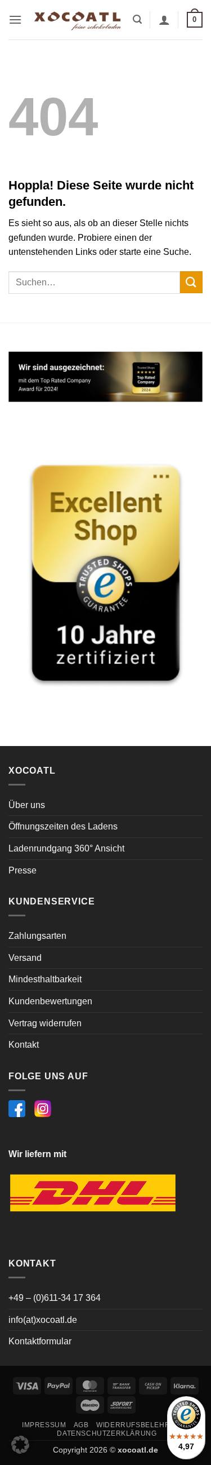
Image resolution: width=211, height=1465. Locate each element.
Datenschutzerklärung (106, 1433)
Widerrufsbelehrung (141, 1425)
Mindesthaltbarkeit (45, 979)
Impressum (44, 1425)
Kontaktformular (39, 1341)
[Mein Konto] (164, 19)
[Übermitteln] (191, 282)
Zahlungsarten (37, 936)
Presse (22, 870)
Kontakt (23, 1044)
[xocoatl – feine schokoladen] (77, 19)
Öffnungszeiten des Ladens (63, 826)
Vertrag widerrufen (45, 1023)
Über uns (26, 805)
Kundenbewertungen (50, 1001)
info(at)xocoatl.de (42, 1320)
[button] (15, 19)
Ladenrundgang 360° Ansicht (66, 848)
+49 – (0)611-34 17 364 (54, 1298)
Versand (25, 958)
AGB (81, 1425)
